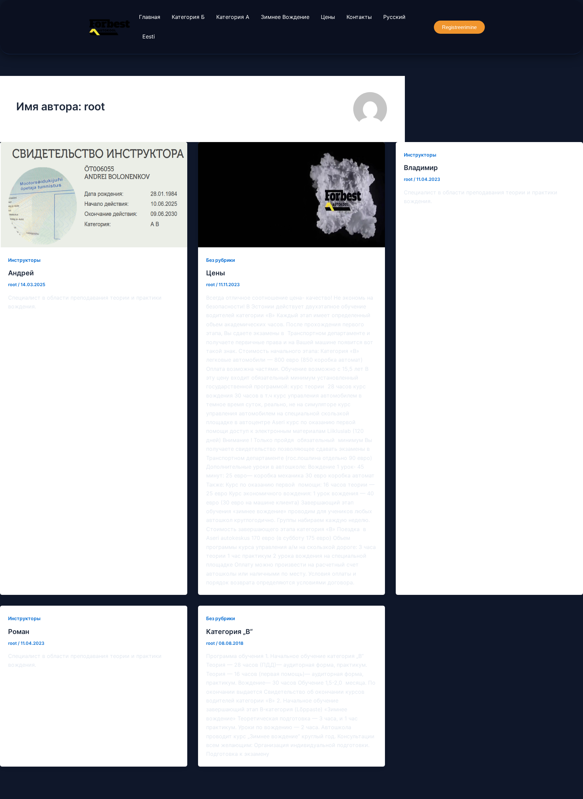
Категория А (232, 16)
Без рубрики (220, 260)
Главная (149, 16)
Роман (18, 632)
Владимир (421, 168)
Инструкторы (24, 260)
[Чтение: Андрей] (93, 194)
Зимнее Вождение (285, 16)
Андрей (21, 273)
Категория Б (188, 16)
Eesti (148, 36)
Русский (394, 16)
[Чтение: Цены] (291, 194)
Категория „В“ (229, 632)
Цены (328, 16)
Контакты (359, 16)
